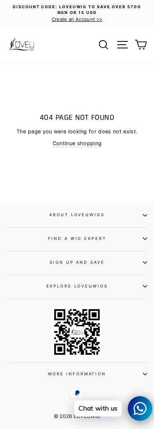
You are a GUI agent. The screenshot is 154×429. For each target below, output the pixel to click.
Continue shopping (77, 143)
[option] (77, 13)
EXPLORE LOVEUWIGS (77, 286)
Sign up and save (77, 262)
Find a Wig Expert (77, 238)
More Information (77, 374)
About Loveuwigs (76, 214)
